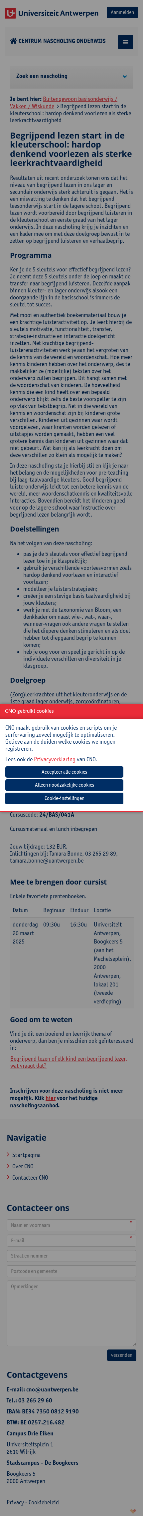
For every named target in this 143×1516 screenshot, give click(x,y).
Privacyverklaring (54, 759)
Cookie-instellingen (64, 798)
